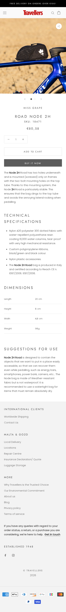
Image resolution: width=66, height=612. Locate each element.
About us (9, 496)
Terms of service (14, 514)
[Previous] (24, 99)
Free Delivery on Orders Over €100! (33, 3)
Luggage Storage (15, 465)
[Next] (41, 99)
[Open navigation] (4, 12)
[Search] (52, 12)
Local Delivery (12, 442)
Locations (10, 447)
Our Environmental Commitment (24, 490)
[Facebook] (5, 555)
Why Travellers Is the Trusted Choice (26, 484)
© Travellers (33, 570)
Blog (6, 502)
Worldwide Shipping (16, 416)
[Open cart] (58, 12)
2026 (33, 575)
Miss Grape (33, 108)
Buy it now (33, 163)
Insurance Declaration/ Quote (22, 459)
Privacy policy (12, 508)
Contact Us (11, 422)
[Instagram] (13, 555)
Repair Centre (12, 453)
